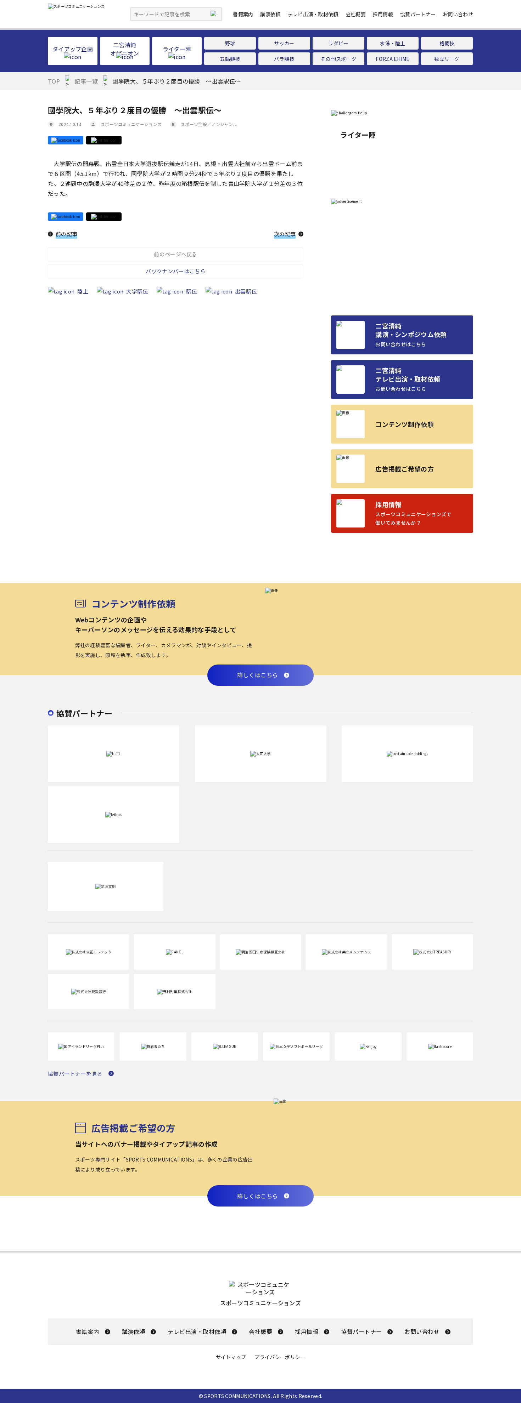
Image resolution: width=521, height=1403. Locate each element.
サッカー (284, 43)
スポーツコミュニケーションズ (131, 124)
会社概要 (356, 14)
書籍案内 (243, 14)
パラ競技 (284, 58)
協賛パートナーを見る (75, 1073)
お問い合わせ (458, 14)
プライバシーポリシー (279, 1357)
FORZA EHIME (392, 58)
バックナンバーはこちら (175, 271)
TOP (54, 81)
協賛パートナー (418, 14)
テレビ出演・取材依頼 (313, 14)
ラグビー (338, 43)
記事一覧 (86, 81)
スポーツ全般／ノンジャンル (209, 124)
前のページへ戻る (175, 254)
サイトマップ (231, 1357)
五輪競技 (230, 58)
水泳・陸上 (392, 43)
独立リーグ (447, 58)
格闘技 (447, 43)
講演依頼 (270, 14)
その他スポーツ (338, 58)
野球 (230, 43)
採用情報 (383, 14)
